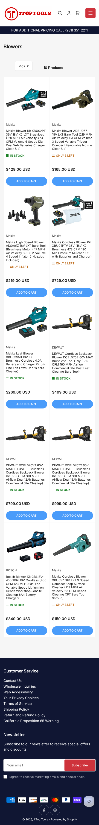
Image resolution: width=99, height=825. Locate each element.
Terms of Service (17, 703)
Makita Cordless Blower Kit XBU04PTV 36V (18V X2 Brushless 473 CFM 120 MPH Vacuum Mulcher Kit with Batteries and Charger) (72, 249)
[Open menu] (90, 13)
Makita (10, 124)
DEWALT (58, 347)
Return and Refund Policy (24, 715)
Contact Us (12, 680)
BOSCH (11, 570)
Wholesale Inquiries (19, 686)
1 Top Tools (41, 819)
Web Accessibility (18, 692)
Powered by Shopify (64, 819)
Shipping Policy (16, 709)
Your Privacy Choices (21, 698)
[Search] (60, 13)
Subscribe (80, 765)
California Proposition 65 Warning (31, 721)
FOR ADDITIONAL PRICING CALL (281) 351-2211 (49, 30)
